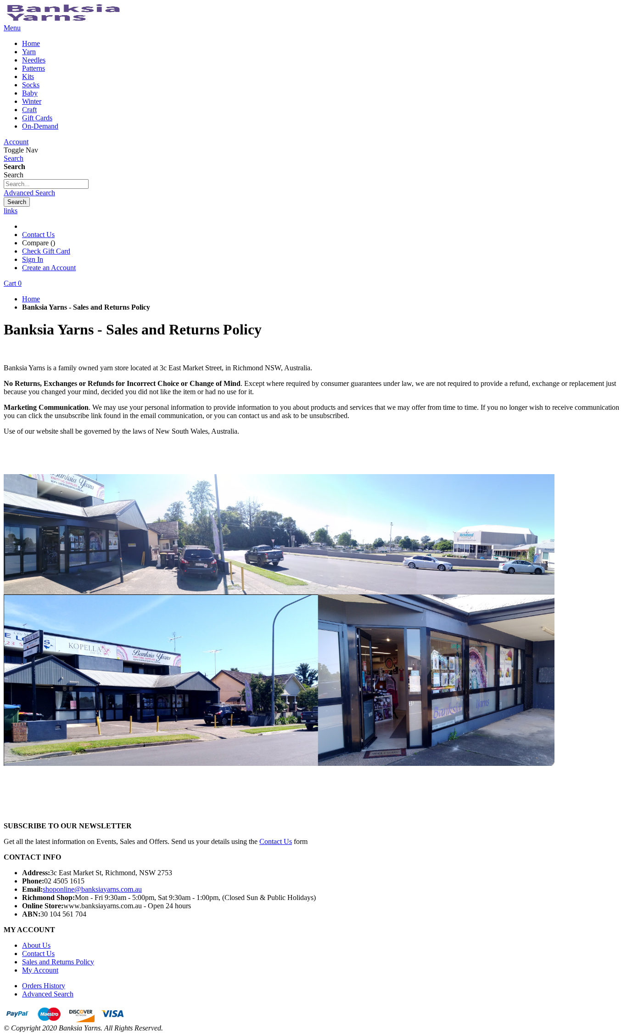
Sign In (32, 259)
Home (31, 299)
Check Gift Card (46, 251)
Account (16, 142)
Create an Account (49, 268)
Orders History (43, 986)
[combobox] (46, 184)
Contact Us (38, 234)
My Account (40, 970)
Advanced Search (29, 193)
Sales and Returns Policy (58, 962)
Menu (12, 28)
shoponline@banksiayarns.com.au (92, 889)
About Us (36, 945)
